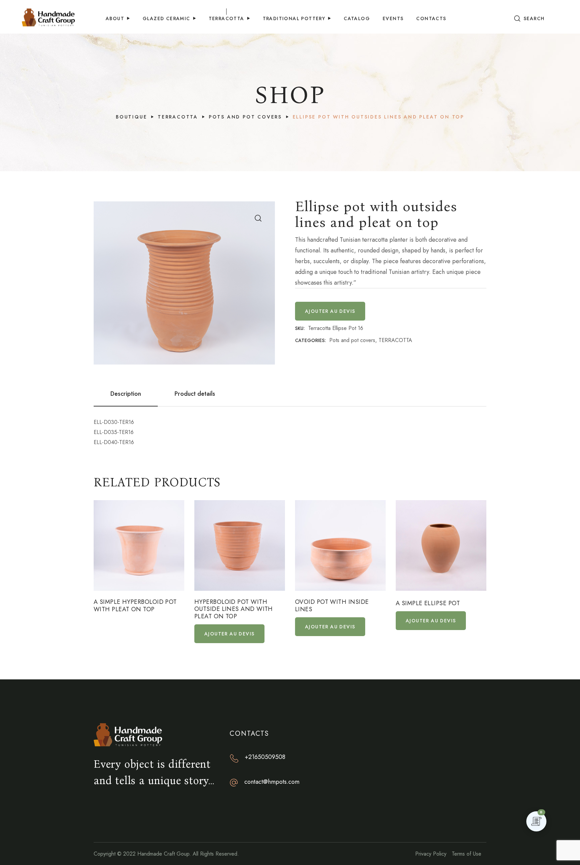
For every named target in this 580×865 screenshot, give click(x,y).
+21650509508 (265, 757)
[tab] (126, 393)
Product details (195, 393)
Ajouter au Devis (330, 311)
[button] (529, 18)
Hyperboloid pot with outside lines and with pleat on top (233, 609)
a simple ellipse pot (428, 603)
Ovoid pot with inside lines (332, 605)
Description (125, 393)
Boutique (131, 116)
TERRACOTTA (178, 116)
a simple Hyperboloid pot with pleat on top (135, 605)
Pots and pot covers (245, 116)
